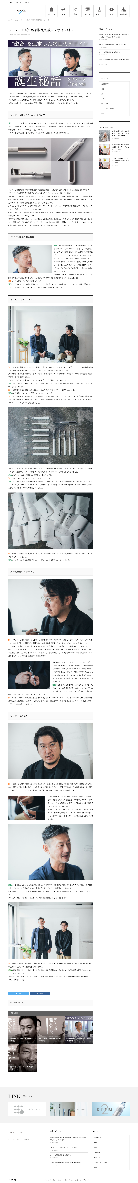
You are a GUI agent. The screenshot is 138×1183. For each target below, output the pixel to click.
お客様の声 (123, 14)
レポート (87, 14)
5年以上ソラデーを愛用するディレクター (112, 44)
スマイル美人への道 (107, 109)
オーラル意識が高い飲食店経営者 (110, 52)
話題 (111, 14)
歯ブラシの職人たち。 (24, 34)
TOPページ (51, 14)
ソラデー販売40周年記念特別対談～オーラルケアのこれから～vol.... (120, 147)
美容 (75, 14)
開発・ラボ (99, 14)
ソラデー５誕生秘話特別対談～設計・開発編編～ (65, 1163)
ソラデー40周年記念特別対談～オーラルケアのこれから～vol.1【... (120, 160)
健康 (63, 14)
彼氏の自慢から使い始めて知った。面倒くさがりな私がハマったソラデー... (120, 133)
